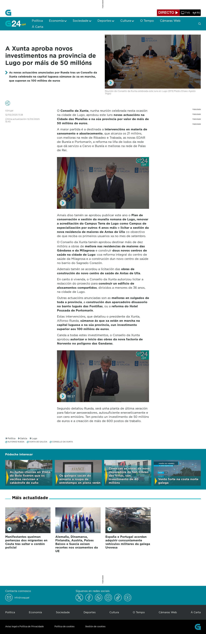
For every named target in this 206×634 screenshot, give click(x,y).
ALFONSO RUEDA (16, 441)
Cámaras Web (168, 612)
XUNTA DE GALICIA (38, 441)
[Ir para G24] (15, 23)
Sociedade (63, 612)
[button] (110, 83)
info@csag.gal (21, 597)
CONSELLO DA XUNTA (62, 441)
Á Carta (196, 612)
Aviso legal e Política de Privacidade (24, 626)
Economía (35, 612)
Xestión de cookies (95, 626)
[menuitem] (37, 20)
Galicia (23, 438)
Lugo (34, 438)
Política (11, 438)
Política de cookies (64, 626)
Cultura (114, 612)
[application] (153, 62)
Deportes (90, 612)
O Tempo (139, 612)
